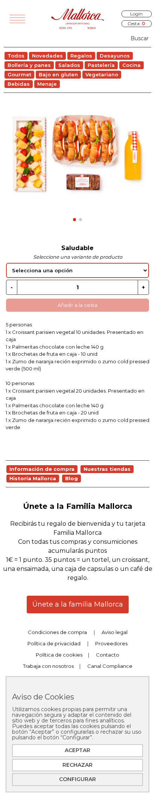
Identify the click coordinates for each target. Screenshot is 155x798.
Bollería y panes (29, 65)
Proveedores (111, 643)
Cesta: (136, 23)
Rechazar (77, 765)
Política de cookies (59, 655)
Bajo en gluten (58, 74)
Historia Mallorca (32, 478)
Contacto (107, 655)
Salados (69, 65)
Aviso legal (115, 632)
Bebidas (19, 84)
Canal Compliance (109, 666)
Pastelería (101, 65)
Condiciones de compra (57, 632)
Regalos (81, 56)
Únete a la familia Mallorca (77, 604)
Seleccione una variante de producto (77, 257)
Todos (16, 56)
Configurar (77, 779)
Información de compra (41, 469)
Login (136, 14)
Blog (71, 478)
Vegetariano (101, 74)
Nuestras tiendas (107, 469)
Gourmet (19, 74)
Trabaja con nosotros (48, 666)
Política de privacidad (54, 643)
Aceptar (77, 750)
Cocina (131, 65)
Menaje (47, 84)
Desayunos (115, 56)
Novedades (47, 56)
